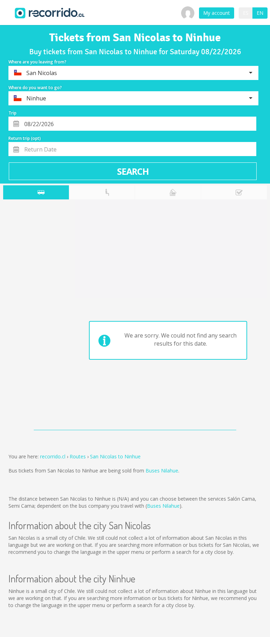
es (246, 13)
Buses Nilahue (162, 470)
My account (216, 13)
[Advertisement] (31, 316)
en (260, 13)
